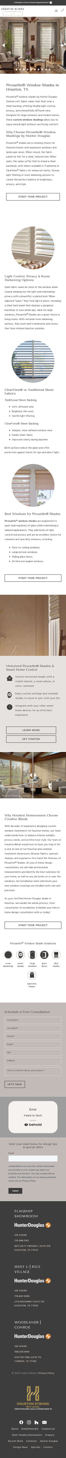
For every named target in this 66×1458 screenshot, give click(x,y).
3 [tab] (24, 69)
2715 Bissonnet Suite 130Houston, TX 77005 (29, 1304)
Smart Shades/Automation (27, 1435)
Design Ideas (20, 1447)
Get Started (31, 739)
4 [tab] (27, 69)
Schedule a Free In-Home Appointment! (31, 2)
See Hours (20, 1235)
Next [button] (62, 45)
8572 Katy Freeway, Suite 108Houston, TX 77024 (32, 1248)
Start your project (33, 196)
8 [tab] (42, 69)
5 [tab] (31, 69)
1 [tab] (16, 69)
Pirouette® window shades (21, 521)
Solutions (31, 1441)
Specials (35, 1447)
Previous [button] (3, 45)
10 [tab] (49, 69)
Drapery (49, 1435)
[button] (56, 11)
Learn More (31, 730)
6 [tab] (35, 69)
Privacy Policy (46, 1373)
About (15, 1429)
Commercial (48, 1429)
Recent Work (15, 1441)
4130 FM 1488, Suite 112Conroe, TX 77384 (27, 1359)
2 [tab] (20, 69)
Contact (48, 1447)
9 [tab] (46, 69)
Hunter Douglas (49, 1441)
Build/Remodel (29, 1429)
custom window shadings (28, 120)
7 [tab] (38, 69)
